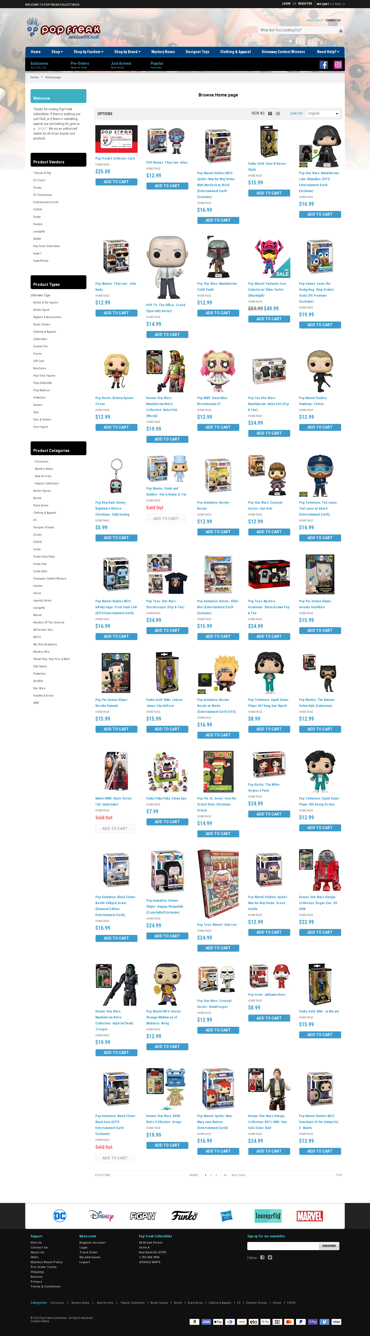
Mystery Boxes (163, 52)
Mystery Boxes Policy (47, 1262)
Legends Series (42, 600)
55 (225, 1175)
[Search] (341, 30)
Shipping (37, 1272)
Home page (102, 164)
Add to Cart (116, 182)
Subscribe (329, 1245)
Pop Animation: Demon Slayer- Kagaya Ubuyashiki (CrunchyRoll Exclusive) (164, 906)
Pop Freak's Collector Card (115, 158)
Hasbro (37, 224)
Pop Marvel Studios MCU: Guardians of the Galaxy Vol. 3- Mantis (319, 1122)
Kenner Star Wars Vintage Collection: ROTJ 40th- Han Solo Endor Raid (267, 1122)
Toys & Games (42, 419)
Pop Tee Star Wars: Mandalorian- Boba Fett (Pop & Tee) (268, 404)
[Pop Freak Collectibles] (65, 28)
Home (36, 52)
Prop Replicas (41, 390)
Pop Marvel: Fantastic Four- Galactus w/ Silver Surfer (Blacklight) (267, 289)
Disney (37, 187)
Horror (37, 593)
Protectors (39, 397)
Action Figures (42, 491)
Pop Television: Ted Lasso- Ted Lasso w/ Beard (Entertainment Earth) (318, 508)
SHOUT (42, 129)
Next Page (238, 1175)
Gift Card (38, 361)
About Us (37, 1252)
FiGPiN (37, 209)
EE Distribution (42, 195)
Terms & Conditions (45, 1286)
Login (83, 1247)
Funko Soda (40, 571)
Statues (38, 405)
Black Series (40, 505)
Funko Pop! (40, 564)
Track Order (88, 1252)
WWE (36, 703)
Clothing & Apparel (235, 52)
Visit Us (36, 1242)
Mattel (37, 239)
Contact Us (333, 20)
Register (305, 3)
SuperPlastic (41, 261)
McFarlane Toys (43, 630)
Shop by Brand (126, 52)
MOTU (37, 637)
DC (35, 520)
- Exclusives (40, 461)
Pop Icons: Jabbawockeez (267, 995)
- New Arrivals (42, 476)
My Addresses (89, 1257)
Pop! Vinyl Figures (44, 375)
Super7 (37, 253)
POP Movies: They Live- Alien (166, 162)
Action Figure (41, 310)
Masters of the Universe (48, 622)
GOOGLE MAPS (149, 1262)
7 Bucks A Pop (42, 173)
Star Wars (39, 688)
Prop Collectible (42, 383)
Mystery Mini (41, 652)
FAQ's (34, 1257)
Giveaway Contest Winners (283, 52)
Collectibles (40, 339)
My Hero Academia (45, 644)
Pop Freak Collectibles (46, 246)
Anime (37, 498)
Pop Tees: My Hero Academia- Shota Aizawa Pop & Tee (269, 607)
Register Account (92, 1242)
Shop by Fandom (87, 52)
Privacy (36, 1281)
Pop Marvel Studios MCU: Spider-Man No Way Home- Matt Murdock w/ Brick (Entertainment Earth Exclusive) (216, 185)
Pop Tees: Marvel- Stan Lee (217, 925)
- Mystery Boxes (43, 469)
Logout (84, 1262)
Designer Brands (43, 527)
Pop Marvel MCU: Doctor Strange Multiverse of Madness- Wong (163, 1017)
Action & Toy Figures (45, 302)
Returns (37, 1277)
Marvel (37, 615)
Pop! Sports (40, 666)
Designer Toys (197, 52)
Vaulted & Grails (43, 695)
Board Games (41, 324)
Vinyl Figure (40, 427)
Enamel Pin (40, 346)
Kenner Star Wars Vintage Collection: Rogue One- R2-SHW (318, 903)
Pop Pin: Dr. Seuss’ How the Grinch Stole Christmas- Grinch (216, 804)
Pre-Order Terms (44, 1267)
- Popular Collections (46, 483)
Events (37, 353)
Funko (37, 217)
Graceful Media (40, 1321)
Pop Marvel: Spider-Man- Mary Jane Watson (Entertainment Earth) (215, 1122)
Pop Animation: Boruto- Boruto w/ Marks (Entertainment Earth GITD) (216, 706)
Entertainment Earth (46, 202)
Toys (36, 412)
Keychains (39, 368)
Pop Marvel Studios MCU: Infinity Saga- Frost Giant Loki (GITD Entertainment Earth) (116, 607)
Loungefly (39, 231)
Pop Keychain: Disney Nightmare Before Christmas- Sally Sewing (112, 508)
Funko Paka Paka (44, 556)
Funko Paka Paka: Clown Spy (166, 798)
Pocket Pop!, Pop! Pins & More (51, 659)
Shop (56, 52)
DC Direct (39, 180)
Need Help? (327, 52)
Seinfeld (38, 681)
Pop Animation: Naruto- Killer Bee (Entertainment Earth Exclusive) (218, 607)
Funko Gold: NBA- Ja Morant (319, 1011)
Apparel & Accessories (47, 317)
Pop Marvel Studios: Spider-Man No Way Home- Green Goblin (268, 903)
